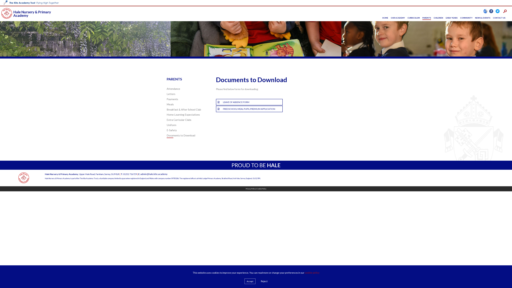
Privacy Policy (251, 189)
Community (466, 18)
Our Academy (398, 18)
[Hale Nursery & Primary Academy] (6, 14)
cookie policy (312, 272)
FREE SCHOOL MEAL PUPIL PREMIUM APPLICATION (249, 109)
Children (438, 18)
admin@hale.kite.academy (153, 174)
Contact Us (499, 18)
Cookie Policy (261, 189)
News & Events (482, 18)
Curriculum (413, 18)
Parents (426, 18)
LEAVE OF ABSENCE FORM (236, 102)
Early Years (451, 18)
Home (385, 18)
